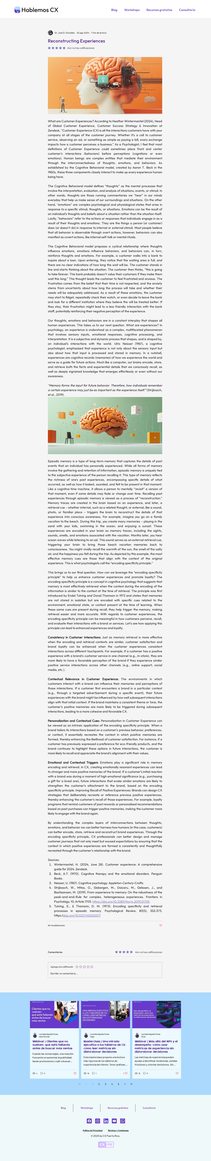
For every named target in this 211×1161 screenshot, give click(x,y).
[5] (97, 1121)
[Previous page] (86, 1084)
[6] (89, 1121)
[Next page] (125, 1084)
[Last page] (131, 1084)
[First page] (79, 1084)
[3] (114, 1121)
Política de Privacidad (93, 1130)
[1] (106, 1121)
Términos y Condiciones (118, 1130)
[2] (123, 1121)
